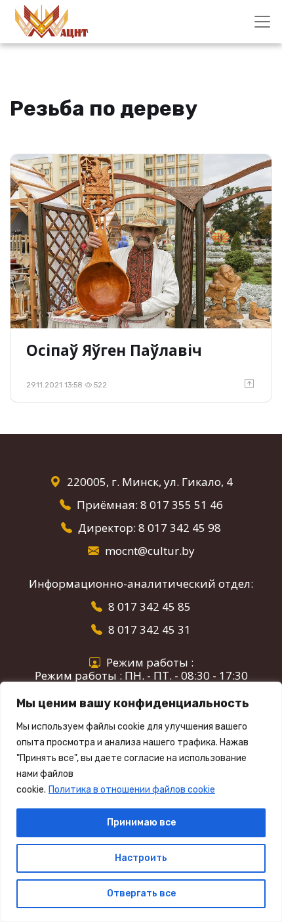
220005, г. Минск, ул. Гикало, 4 (150, 481)
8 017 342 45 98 (179, 527)
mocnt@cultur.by (150, 550)
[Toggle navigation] (262, 21)
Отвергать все (141, 893)
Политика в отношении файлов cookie (132, 789)
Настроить (141, 858)
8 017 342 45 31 (149, 629)
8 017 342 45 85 (149, 606)
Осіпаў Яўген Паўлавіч (114, 350)
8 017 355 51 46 (181, 504)
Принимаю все (141, 822)
